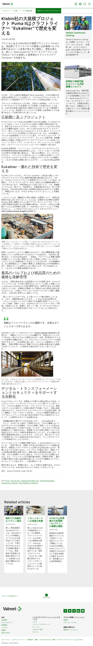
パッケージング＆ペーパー (41, 624)
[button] (6, 11)
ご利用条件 (29, 639)
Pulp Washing (24, 483)
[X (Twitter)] (74, 611)
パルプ (34, 622)
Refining (34, 483)
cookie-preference (45, 639)
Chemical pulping (47, 481)
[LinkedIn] (78, 611)
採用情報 (4, 625)
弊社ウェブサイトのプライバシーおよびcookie (67, 639)
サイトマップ (5, 639)
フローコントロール (70, 622)
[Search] (85, 4)
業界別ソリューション (70, 630)
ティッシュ (36, 627)
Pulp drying (15, 481)
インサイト (5, 627)
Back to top (46, 597)
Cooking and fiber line (30, 481)
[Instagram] (69, 611)
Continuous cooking (9, 483)
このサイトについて (18, 639)
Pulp (7, 481)
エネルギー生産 (37, 629)
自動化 (65, 620)
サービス (35, 632)
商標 (36, 639)
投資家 (3, 630)
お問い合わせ (5, 632)
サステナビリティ (7, 622)
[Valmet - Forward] (37, 4)
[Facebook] (65, 611)
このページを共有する (8, 596)
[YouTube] (83, 611)
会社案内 (4, 620)
